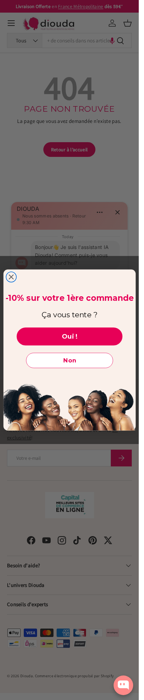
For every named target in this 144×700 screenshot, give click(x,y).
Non (69, 360)
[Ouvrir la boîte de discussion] (123, 685)
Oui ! (69, 336)
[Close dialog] (11, 277)
